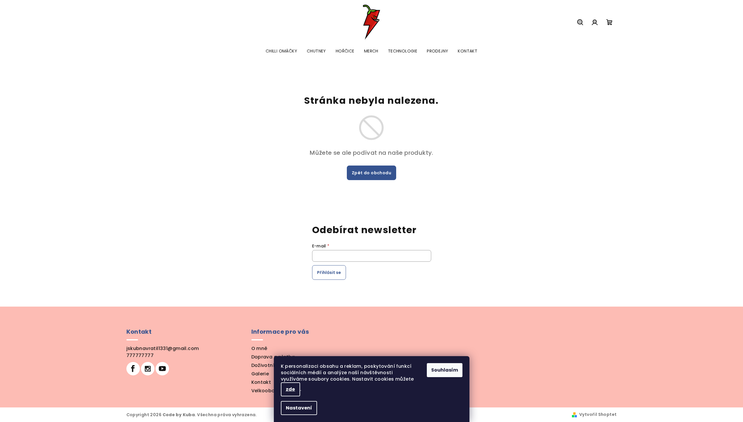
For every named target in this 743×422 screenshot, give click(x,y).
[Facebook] (133, 368)
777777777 (140, 355)
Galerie (260, 373)
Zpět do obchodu (371, 173)
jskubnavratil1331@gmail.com (162, 348)
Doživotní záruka (272, 365)
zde (290, 389)
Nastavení (299, 408)
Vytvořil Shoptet (598, 414)
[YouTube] (162, 368)
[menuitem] (281, 51)
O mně (259, 348)
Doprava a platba (273, 357)
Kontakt (261, 382)
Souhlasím (444, 370)
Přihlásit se (329, 272)
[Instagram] (147, 368)
